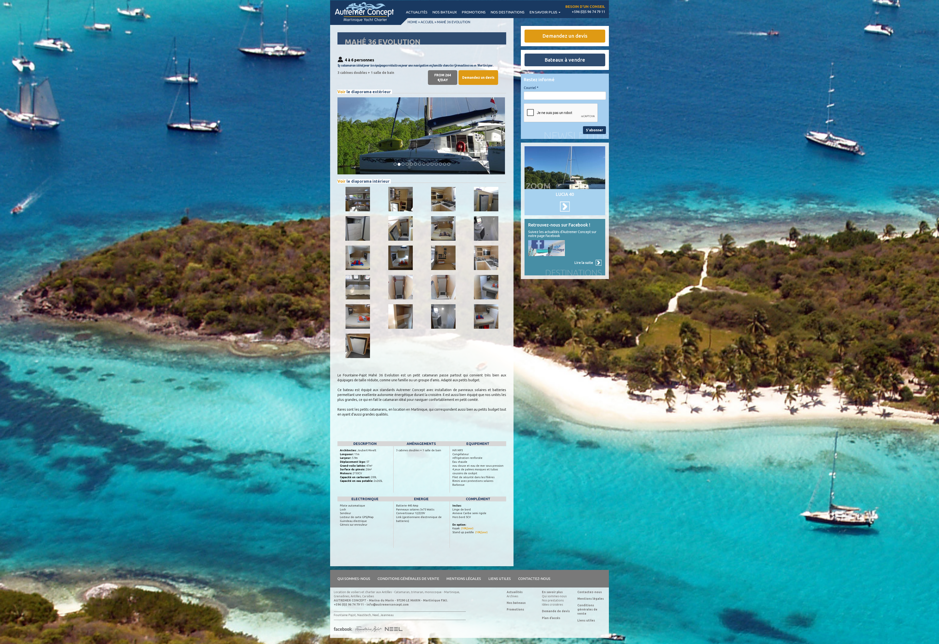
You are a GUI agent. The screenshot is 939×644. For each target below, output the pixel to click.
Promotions (474, 12)
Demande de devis (556, 611)
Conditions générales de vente (408, 578)
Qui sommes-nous (353, 578)
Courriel (531, 88)
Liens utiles (499, 578)
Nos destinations (508, 12)
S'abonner (594, 130)
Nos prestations (553, 600)
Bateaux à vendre (565, 60)
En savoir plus (543, 12)
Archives (512, 596)
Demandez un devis (478, 77)
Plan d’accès (551, 618)
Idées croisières (552, 604)
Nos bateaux (444, 12)
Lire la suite (583, 263)
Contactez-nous (534, 578)
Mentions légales (464, 578)
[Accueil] (366, 12)
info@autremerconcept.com (388, 604)
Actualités (416, 12)
